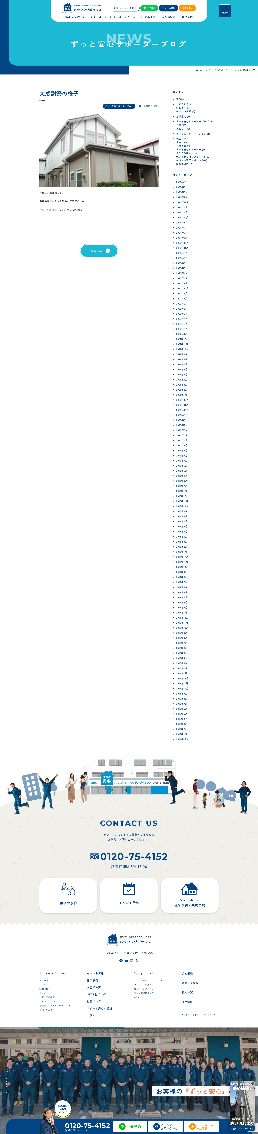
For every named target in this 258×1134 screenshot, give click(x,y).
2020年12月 (182, 399)
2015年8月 (182, 698)
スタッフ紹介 (190, 983)
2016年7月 (182, 643)
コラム (91, 1015)
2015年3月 (182, 724)
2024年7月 (182, 227)
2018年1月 (181, 551)
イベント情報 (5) (185, 111)
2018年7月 (182, 521)
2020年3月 (182, 440)
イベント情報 (95, 973)
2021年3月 (182, 384)
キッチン (43, 980)
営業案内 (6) (183, 107)
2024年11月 (182, 217)
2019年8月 (182, 455)
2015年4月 (182, 719)
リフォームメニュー (52, 973)
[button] (252, 1083)
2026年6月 (182, 187)
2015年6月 (182, 708)
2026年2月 (182, 197)
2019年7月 (182, 460)
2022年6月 (182, 308)
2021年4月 (182, 379)
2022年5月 (182, 313)
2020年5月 (182, 430)
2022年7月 (182, 303)
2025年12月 (182, 202)
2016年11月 (182, 622)
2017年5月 (182, 592)
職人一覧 (187, 992)
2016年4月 (182, 658)
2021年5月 (182, 374)
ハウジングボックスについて (148, 980)
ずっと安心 (182, 142)
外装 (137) (181, 125)
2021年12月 (182, 339)
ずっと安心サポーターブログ (119, 106)
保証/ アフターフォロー (146, 988)
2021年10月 (182, 349)
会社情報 (187, 973)
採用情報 (187, 1002)
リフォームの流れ (143, 984)
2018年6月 (182, 526)
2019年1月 (181, 491)
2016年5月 (182, 653)
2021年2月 (182, 389)
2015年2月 (182, 729)
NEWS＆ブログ (96, 994)
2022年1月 (182, 334)
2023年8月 (182, 258)
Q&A (136, 997)
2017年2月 (182, 607)
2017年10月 (182, 567)
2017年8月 (182, 577)
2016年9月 (182, 632)
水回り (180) (183, 128)
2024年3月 (182, 232)
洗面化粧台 (44, 988)
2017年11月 (182, 562)
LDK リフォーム (47, 1001)
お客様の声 (182, 164)
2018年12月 (182, 496)
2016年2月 (182, 668)
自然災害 (181, 146)
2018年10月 (182, 506)
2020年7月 (182, 425)
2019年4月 (182, 475)
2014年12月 (182, 739)
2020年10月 (182, 410)
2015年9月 (182, 693)
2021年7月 (182, 364)
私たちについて (144, 973)
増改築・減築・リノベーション (54, 1005)
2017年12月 (182, 557)
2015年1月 (181, 734)
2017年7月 (182, 582)
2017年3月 (182, 602)
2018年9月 (182, 511)
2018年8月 (182, 516)
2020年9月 (182, 415)
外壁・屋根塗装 (47, 997)
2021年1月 (181, 394)
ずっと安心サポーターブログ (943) (195, 121)
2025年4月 (182, 212)
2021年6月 (182, 369)
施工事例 (92, 980)
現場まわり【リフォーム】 (191, 156)
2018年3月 (182, 541)
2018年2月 (182, 546)
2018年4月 (182, 536)
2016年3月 (182, 663)
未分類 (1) (181, 99)
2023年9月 (182, 253)
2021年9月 (182, 354)
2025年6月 (182, 207)
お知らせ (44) (184, 104)
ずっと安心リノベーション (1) (193, 133)
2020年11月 (182, 405)
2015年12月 (182, 678)
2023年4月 (182, 273)
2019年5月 (182, 470)
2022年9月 (182, 293)
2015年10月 (182, 688)
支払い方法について (144, 992)
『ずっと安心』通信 (99, 1008)
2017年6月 (182, 587)
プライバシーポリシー (191, 1014)
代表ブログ (182, 138)
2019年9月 (182, 450)
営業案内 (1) (183, 116)
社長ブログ (94, 1001)
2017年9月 (182, 572)
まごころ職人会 (185, 153)
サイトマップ (209, 1014)
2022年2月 (182, 329)
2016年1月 (181, 673)
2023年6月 (182, 263)
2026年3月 (182, 192)
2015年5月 (182, 714)
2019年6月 (182, 465)
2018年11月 (182, 501)
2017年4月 (182, 597)
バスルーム (44, 984)
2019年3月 (182, 481)
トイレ (42, 992)
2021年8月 (182, 359)
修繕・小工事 (46, 1009)
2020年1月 (182, 445)
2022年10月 (182, 288)
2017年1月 (181, 612)
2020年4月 (182, 435)
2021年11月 (182, 344)
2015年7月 (182, 703)
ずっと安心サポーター (188, 149)
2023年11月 (182, 248)
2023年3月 (182, 278)
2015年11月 (182, 683)
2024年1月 (182, 237)
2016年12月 (182, 617)
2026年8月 (182, 182)
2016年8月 (182, 638)
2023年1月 (182, 283)
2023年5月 (182, 268)
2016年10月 (182, 627)
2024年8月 (182, 222)
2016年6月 (182, 648)
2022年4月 (182, 318)
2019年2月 (182, 486)
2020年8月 (182, 420)
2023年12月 (182, 242)
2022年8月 (182, 298)
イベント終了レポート (188, 160)
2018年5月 (182, 531)
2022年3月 (182, 324)
